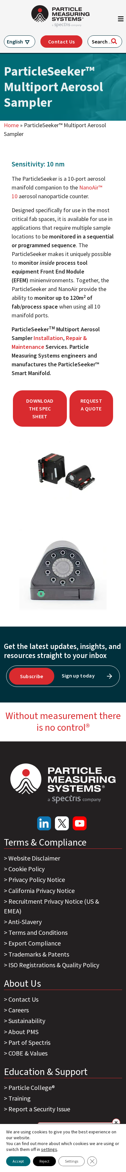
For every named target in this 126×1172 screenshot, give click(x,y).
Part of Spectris (29, 1042)
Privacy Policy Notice (36, 879)
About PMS (23, 1032)
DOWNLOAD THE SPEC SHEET (40, 408)
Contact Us (61, 41)
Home (11, 125)
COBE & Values (27, 1053)
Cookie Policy (26, 869)
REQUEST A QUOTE (91, 404)
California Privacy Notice (41, 890)
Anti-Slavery (25, 922)
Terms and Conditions (38, 932)
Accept (18, 1161)
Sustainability (26, 1021)
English (15, 41)
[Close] (116, 1122)
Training (19, 1098)
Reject (44, 1161)
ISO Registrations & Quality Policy (53, 965)
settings (49, 1149)
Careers (18, 1010)
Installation (48, 338)
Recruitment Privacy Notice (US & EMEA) (51, 906)
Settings (71, 1161)
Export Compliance (34, 943)
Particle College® (31, 1087)
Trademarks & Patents (38, 954)
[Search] (114, 41)
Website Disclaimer (34, 858)
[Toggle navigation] (121, 20)
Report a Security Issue (39, 1109)
